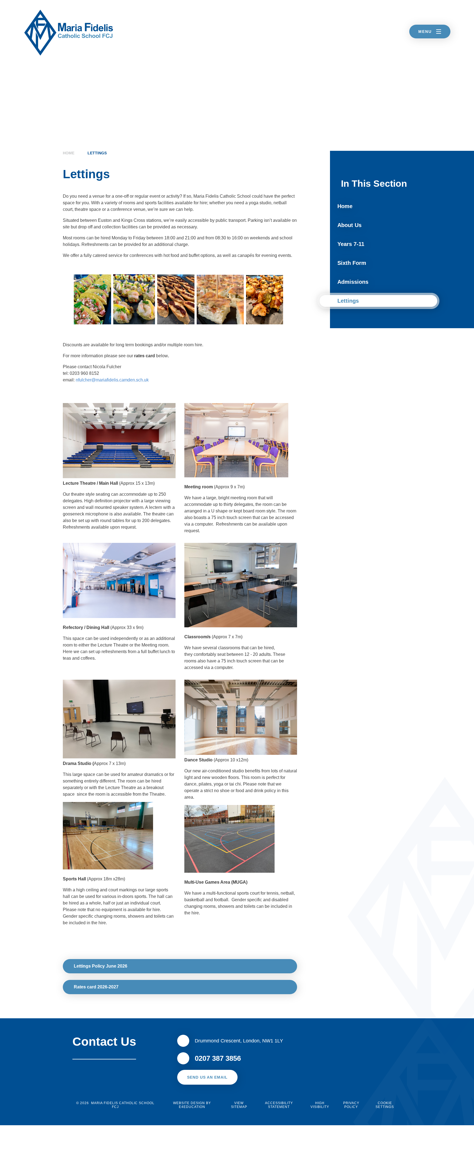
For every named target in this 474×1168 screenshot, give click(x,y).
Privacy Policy (351, 1105)
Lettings (97, 153)
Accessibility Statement (279, 1105)
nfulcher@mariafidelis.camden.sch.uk (112, 380)
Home (68, 153)
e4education (192, 1107)
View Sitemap (239, 1105)
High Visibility (320, 1105)
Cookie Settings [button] (385, 1105)
